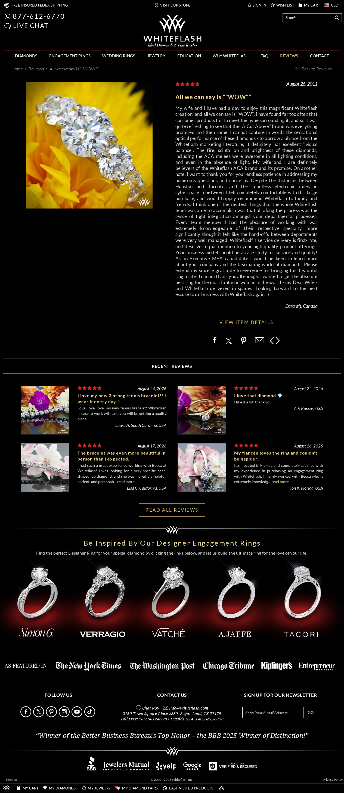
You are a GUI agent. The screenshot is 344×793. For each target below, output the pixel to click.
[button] (7, 26)
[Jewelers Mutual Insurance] (126, 769)
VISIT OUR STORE (175, 5)
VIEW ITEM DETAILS (246, 322)
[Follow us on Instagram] (65, 715)
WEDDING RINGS (118, 55)
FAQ (264, 55)
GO (311, 712)
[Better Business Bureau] (92, 769)
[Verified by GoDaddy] (233, 769)
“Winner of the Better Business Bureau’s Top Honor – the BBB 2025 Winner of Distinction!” (172, 735)
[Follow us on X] (39, 715)
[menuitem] (26, 56)
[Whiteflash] (172, 31)
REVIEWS (289, 55)
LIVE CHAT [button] (31, 25)
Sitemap (11, 780)
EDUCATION (189, 55)
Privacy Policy (333, 780)
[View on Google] (192, 769)
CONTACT (319, 55)
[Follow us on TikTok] (90, 715)
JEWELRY (156, 55)
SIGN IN (259, 5)
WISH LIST (285, 5)
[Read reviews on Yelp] (166, 769)
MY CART (312, 5)
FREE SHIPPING (39, 5)
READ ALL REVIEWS (171, 510)
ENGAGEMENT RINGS (70, 55)
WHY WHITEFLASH (231, 55)
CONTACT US (172, 695)
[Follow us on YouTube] (77, 715)
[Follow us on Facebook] (26, 715)
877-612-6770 (39, 16)
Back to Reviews (317, 68)
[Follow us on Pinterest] (52, 715)
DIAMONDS (26, 55)
